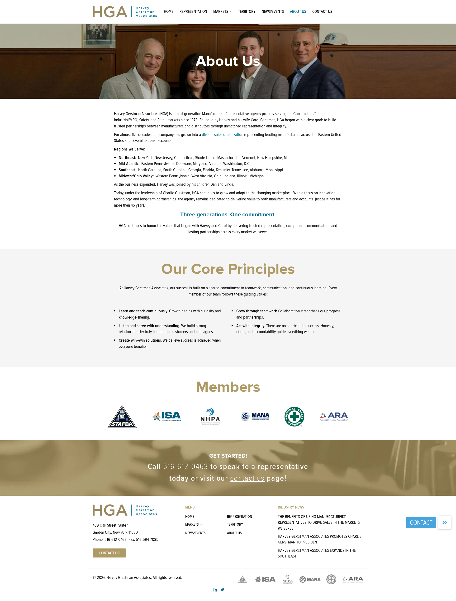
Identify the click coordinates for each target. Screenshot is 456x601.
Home (168, 11)
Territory (247, 11)
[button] (444, 522)
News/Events (273, 11)
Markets (220, 11)
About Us (298, 11)
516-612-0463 (185, 465)
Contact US (109, 553)
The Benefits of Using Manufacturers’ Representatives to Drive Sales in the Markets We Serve (319, 522)
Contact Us (322, 11)
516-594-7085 (147, 539)
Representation (193, 11)
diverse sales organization (222, 134)
